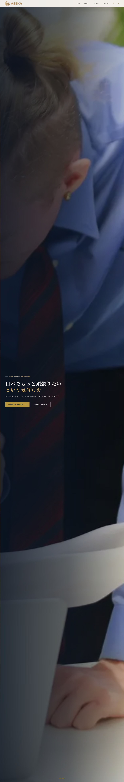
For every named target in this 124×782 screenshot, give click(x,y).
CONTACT (106, 3)
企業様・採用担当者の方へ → (17, 405)
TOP (78, 3)
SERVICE (97, 3)
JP (118, 3)
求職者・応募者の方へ (41, 405)
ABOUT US (87, 3)
